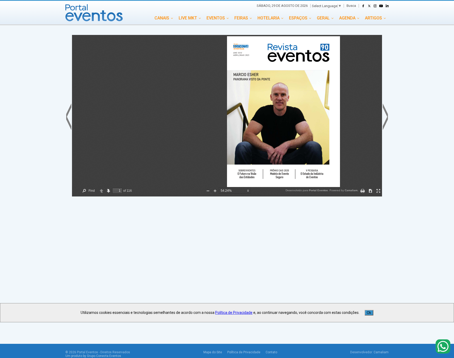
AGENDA (347, 17)
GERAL (323, 17)
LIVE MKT (188, 17)
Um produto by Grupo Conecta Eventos (93, 356)
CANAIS (161, 17)
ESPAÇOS (298, 17)
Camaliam (381, 352)
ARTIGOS (373, 17)
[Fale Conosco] (443, 346)
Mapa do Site (212, 352)
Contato (271, 352)
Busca (351, 6)
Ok (369, 313)
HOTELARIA (268, 17)
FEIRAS (241, 17)
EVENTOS (216, 17)
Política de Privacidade (243, 352)
